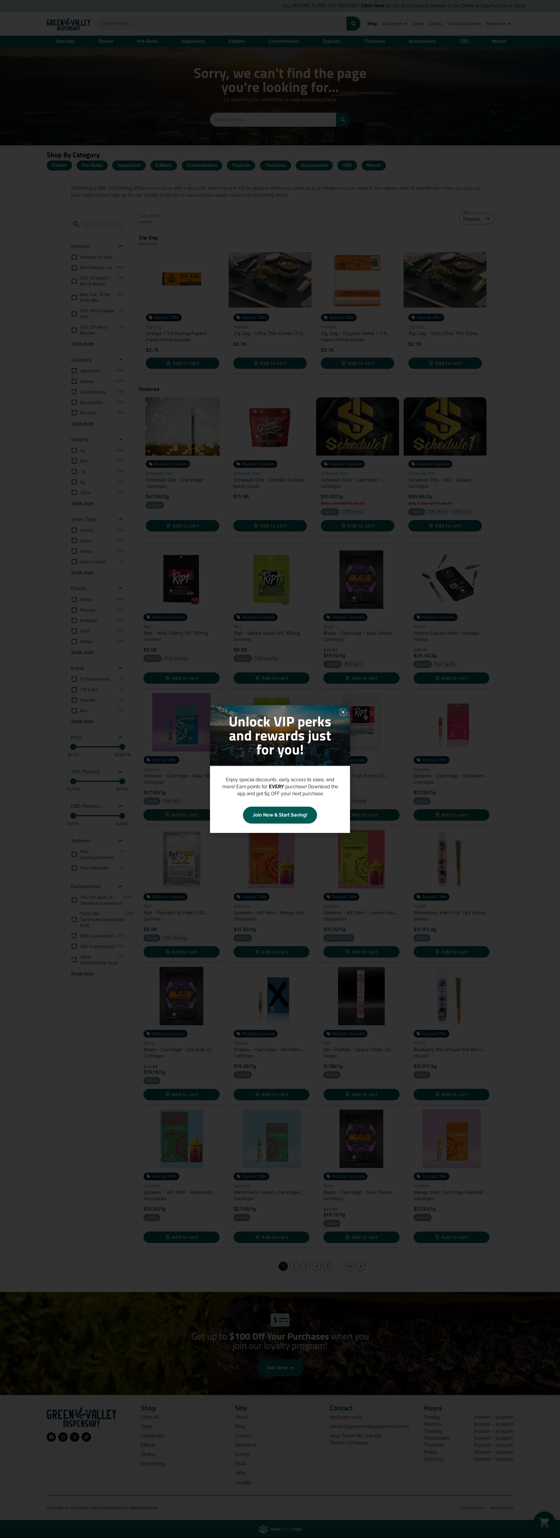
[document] (280, 769)
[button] (343, 712)
